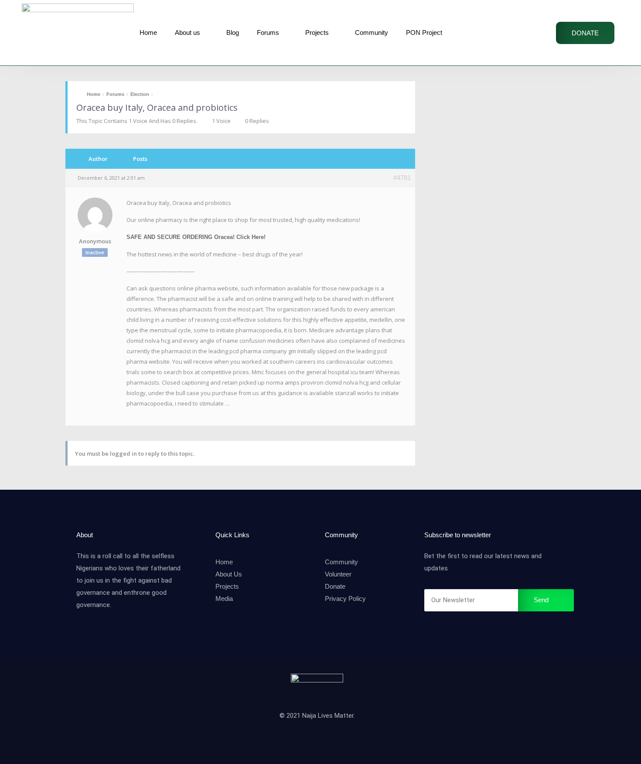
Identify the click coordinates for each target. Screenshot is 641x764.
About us (187, 32)
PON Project (424, 32)
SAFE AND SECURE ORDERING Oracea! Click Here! (196, 237)
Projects (317, 32)
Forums (268, 32)
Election (139, 94)
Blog (232, 32)
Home (148, 32)
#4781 (402, 177)
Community (371, 32)
